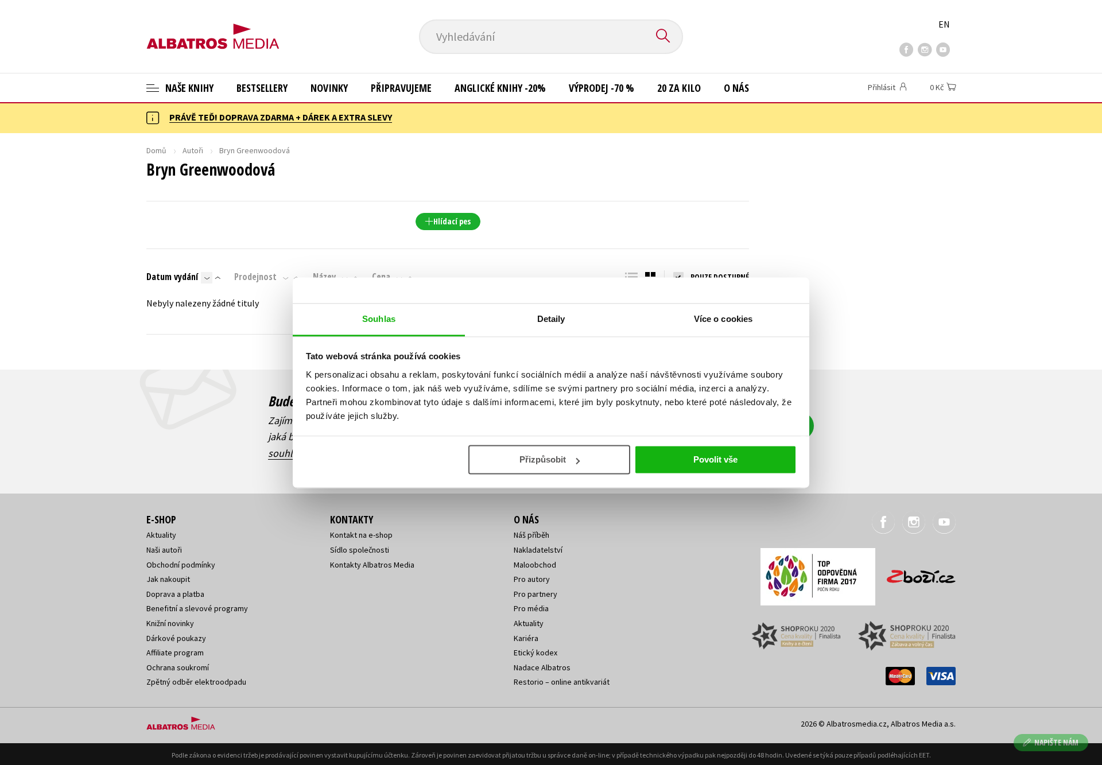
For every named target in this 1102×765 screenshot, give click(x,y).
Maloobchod (535, 565)
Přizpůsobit (542, 459)
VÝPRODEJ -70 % (601, 88)
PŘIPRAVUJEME (401, 88)
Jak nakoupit (168, 579)
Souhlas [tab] (378, 319)
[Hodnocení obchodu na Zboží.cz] (915, 573)
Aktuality (161, 535)
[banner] (213, 27)
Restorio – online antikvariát (562, 682)
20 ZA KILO (679, 88)
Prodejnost (255, 276)
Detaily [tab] (551, 319)
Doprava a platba (175, 594)
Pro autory (532, 579)
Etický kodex (535, 652)
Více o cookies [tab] (723, 319)
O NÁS (736, 88)
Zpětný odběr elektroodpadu (196, 682)
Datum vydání (172, 276)
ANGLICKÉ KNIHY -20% (500, 88)
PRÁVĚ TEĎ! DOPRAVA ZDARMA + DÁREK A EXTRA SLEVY (280, 117)
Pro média (531, 608)
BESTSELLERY (262, 88)
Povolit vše (715, 459)
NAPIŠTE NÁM (1056, 742)
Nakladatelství (538, 550)
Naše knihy (188, 88)
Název (324, 276)
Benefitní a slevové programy (197, 608)
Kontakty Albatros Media (372, 565)
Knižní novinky (170, 623)
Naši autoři (164, 550)
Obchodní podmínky (180, 565)
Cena (381, 276)
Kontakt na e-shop (361, 535)
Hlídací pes (452, 221)
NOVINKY (329, 88)
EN (944, 24)
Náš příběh (531, 535)
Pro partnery (535, 594)
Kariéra (526, 638)
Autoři (193, 150)
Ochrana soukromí (177, 667)
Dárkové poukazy (176, 638)
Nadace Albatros (542, 667)
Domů (156, 150)
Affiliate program (175, 652)
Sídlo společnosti (359, 550)
